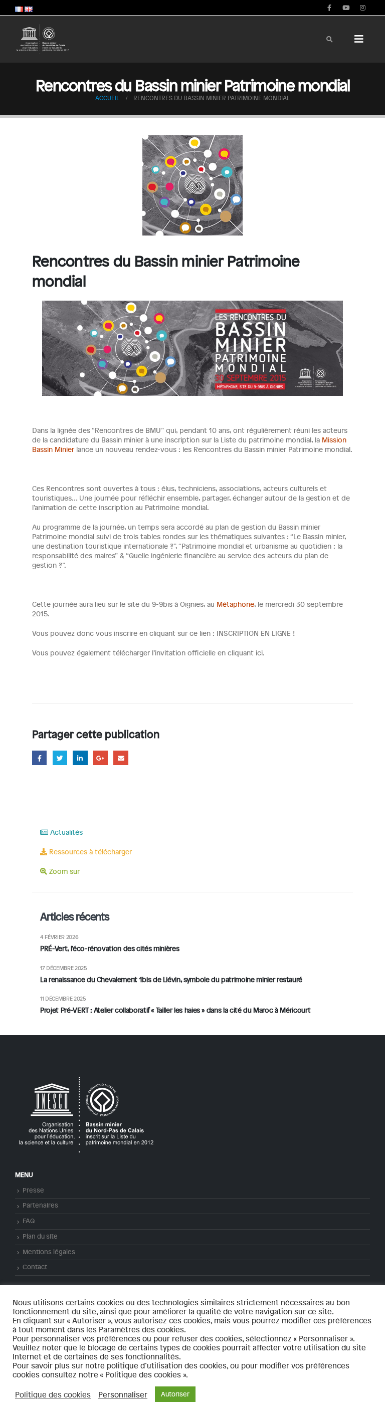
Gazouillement (60, 758)
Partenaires (40, 1205)
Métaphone (235, 604)
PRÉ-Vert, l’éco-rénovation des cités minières (109, 948)
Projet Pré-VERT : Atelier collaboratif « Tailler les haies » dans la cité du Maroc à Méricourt (176, 1010)
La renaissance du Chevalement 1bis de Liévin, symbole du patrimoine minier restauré (171, 979)
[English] (29, 8)
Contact (35, 1266)
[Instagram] (362, 8)
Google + (100, 758)
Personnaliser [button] (122, 1394)
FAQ (29, 1220)
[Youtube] (346, 8)
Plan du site (40, 1236)
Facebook (39, 758)
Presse (33, 1190)
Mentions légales (49, 1251)
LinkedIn (80, 758)
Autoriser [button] (175, 1393)
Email (120, 758)
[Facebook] (329, 8)
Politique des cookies (53, 1394)
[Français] (19, 8)
